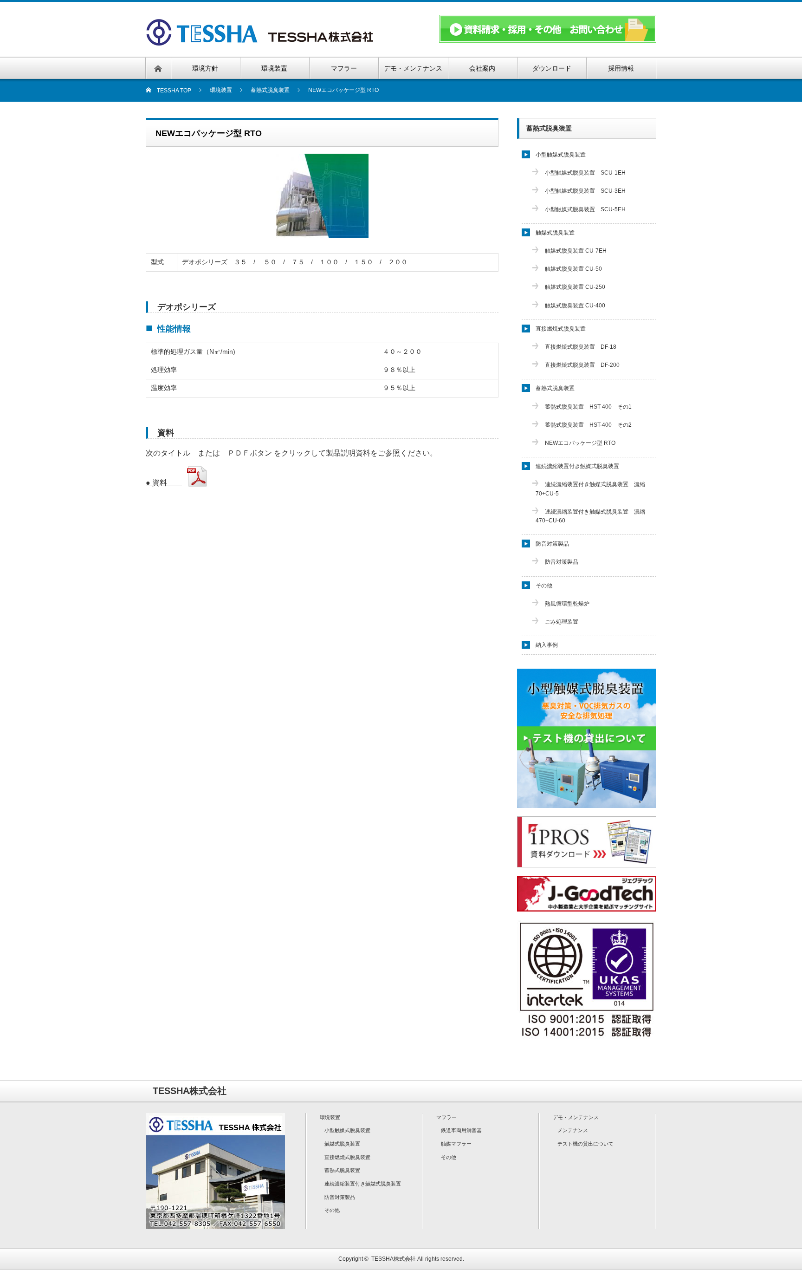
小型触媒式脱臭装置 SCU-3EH (585, 191)
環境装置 (330, 1117)
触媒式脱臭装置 (555, 232)
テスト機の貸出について (585, 1143)
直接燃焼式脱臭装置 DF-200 (582, 365)
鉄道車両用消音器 (461, 1130)
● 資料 (164, 483)
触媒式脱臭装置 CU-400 (575, 305)
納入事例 (547, 645)
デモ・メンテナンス (576, 1117)
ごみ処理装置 (561, 622)
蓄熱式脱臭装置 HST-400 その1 (588, 407)
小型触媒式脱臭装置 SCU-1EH (585, 172)
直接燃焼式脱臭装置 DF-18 (580, 347)
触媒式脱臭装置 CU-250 (575, 287)
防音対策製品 (552, 544)
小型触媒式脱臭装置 (561, 154)
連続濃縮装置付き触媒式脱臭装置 (577, 466)
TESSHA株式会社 (393, 1259)
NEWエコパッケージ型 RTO (580, 443)
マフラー (446, 1117)
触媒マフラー (456, 1143)
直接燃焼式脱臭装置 (561, 329)
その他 (544, 585)
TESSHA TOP (171, 90)
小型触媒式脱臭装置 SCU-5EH (585, 209)
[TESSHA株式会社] (262, 43)
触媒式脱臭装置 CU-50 (573, 269)
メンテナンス (572, 1130)
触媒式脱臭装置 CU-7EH (576, 250)
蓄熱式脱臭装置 (549, 128)
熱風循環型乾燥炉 (567, 603)
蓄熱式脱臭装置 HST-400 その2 (588, 425)
